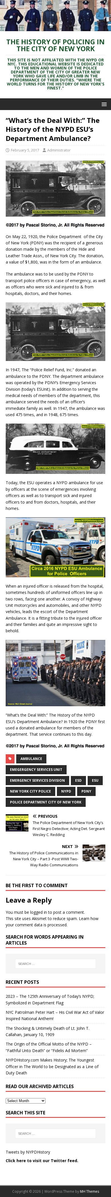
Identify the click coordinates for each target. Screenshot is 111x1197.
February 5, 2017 (25, 150)
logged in (38, 912)
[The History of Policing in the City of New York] (55, 27)
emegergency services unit (36, 769)
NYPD (66, 791)
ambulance (31, 758)
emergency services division (37, 780)
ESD (78, 780)
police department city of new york (45, 802)
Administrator (59, 150)
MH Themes (89, 1191)
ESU (95, 780)
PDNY (86, 791)
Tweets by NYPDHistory (28, 1152)
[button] (103, 104)
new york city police (30, 791)
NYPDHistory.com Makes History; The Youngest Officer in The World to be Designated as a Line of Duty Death (52, 1066)
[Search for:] (55, 964)
